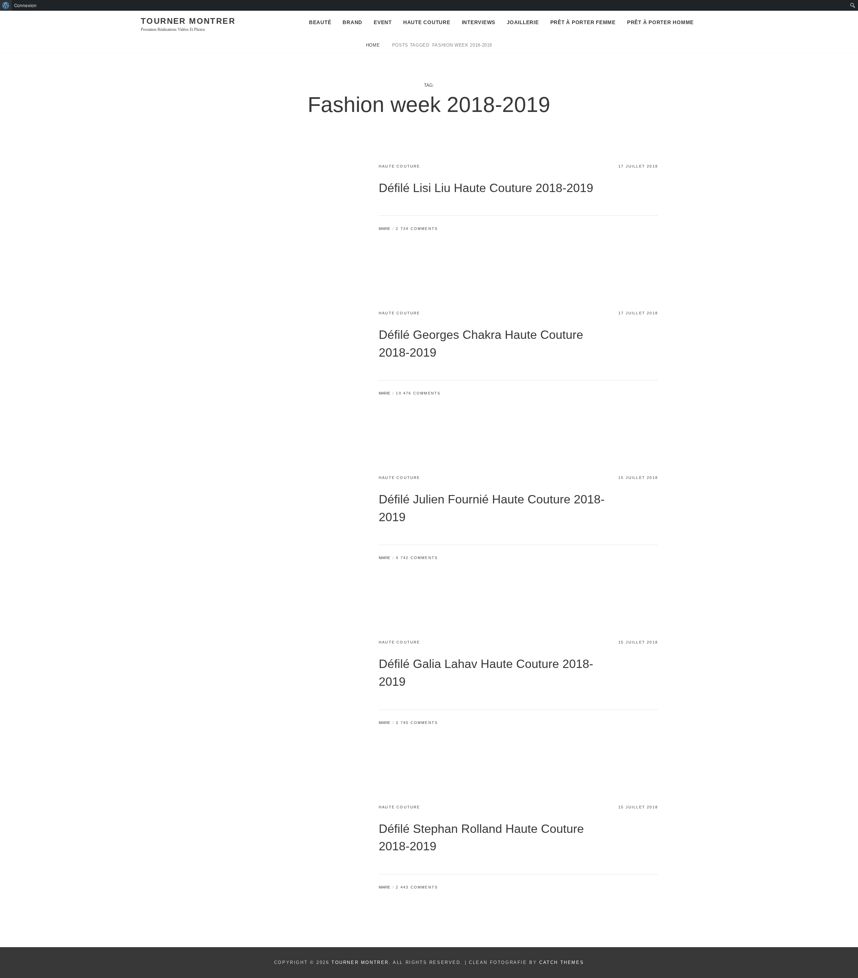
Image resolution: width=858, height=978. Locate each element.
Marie (384, 229)
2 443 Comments (417, 887)
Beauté (320, 22)
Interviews (479, 22)
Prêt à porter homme (660, 22)
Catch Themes (561, 962)
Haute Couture (426, 22)
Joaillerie (523, 22)
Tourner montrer (188, 20)
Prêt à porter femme (583, 22)
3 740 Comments (417, 723)
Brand (352, 22)
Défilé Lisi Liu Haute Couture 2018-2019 (486, 188)
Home (373, 45)
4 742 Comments (417, 558)
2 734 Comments (417, 229)
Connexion (25, 5)
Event (383, 22)
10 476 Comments (418, 393)
